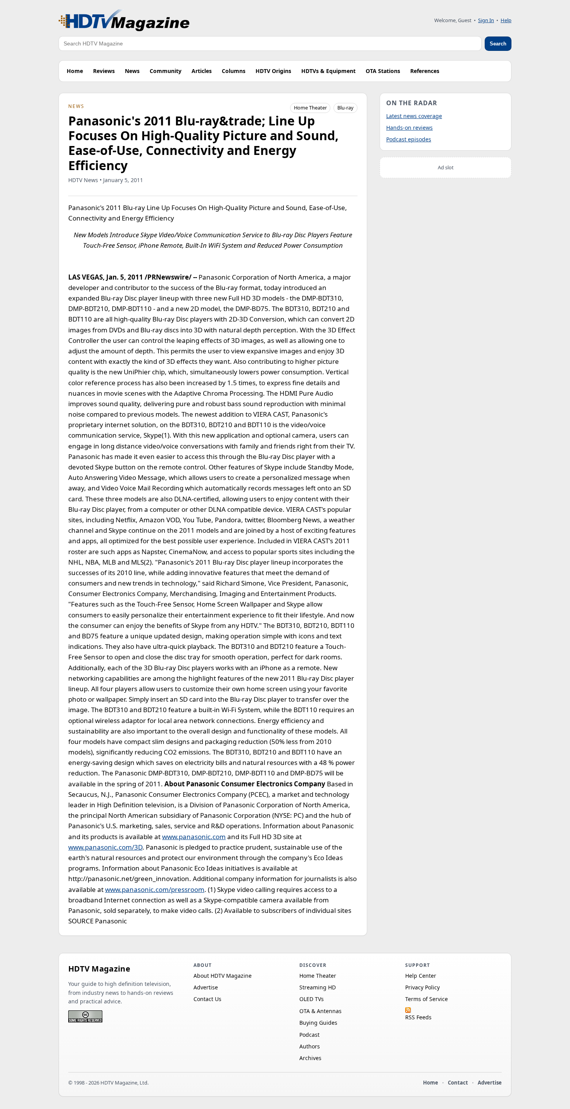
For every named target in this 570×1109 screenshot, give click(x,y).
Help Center (420, 975)
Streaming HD (317, 987)
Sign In (486, 20)
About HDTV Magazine (222, 975)
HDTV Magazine (99, 968)
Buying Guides (318, 1022)
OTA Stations (383, 71)
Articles (202, 71)
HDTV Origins (273, 71)
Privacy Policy (422, 987)
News (132, 71)
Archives (310, 1058)
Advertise (205, 987)
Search (498, 44)
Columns (233, 71)
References (424, 71)
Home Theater (310, 107)
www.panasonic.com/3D (105, 847)
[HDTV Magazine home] (124, 20)
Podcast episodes (408, 139)
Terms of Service (426, 999)
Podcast (309, 1034)
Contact (458, 1082)
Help (506, 20)
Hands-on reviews (409, 127)
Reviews (104, 71)
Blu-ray (345, 107)
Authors (309, 1046)
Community (165, 71)
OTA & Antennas (320, 1011)
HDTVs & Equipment (328, 71)
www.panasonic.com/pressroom (154, 889)
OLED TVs (311, 999)
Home (75, 71)
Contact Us (207, 999)
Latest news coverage (414, 116)
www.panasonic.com (194, 836)
